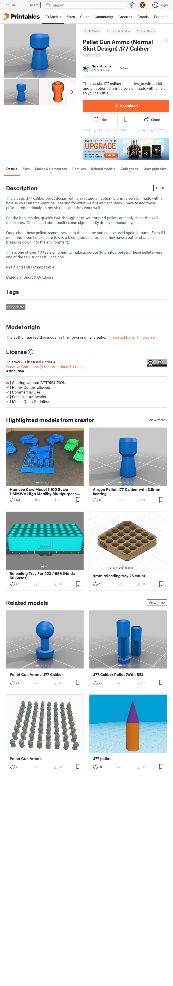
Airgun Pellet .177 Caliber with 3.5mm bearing (126, 491)
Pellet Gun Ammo (26, 758)
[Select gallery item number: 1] (37, 482)
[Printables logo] (22, 17)
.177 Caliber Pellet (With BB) (118, 674)
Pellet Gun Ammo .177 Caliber (36, 674)
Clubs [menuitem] (84, 17)
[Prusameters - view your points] (143, 5)
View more (157, 420)
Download (129, 105)
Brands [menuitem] (142, 17)
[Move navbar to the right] (167, 16)
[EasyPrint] (132, 5)
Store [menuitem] (70, 17)
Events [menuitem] (159, 17)
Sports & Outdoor (120, 31)
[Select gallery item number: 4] (49, 482)
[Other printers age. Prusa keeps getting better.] (126, 149)
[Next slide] (71, 92)
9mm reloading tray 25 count (119, 576)
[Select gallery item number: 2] (42, 482)
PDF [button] (162, 188)
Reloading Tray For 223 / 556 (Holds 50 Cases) (42, 575)
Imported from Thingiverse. (132, 337)
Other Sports (147, 31)
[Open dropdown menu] (166, 41)
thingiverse (15, 307)
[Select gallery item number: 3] (45, 482)
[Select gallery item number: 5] (52, 482)
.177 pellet (102, 758)
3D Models (94, 31)
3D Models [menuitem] (53, 17)
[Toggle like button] (12, 500)
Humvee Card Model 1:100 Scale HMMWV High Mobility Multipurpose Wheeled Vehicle (43, 491)
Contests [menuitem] (125, 17)
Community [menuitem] (104, 17)
